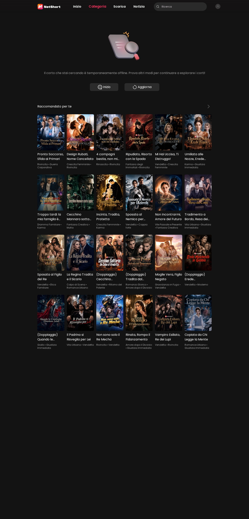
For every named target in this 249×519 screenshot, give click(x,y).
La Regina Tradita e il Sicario (80, 276)
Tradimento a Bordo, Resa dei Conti (196, 217)
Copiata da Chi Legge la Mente (196, 337)
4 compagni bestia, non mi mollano (106, 156)
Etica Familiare (46, 286)
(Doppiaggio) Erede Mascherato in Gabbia (196, 277)
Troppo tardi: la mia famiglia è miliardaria (49, 217)
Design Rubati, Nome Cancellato (80, 156)
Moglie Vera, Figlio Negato (168, 276)
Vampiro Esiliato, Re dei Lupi (167, 337)
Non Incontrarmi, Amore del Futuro (168, 216)
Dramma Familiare (48, 224)
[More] (208, 106)
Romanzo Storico (136, 284)
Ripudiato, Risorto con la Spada (139, 156)
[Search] (157, 6)
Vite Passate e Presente (168, 224)
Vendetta (160, 164)
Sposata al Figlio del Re (49, 276)
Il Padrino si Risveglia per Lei (79, 337)
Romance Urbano (77, 287)
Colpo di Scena (76, 284)
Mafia (70, 227)
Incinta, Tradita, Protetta (108, 216)
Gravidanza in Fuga (167, 284)
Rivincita (42, 164)
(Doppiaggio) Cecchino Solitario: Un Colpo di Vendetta (106, 277)
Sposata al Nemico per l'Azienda (135, 217)
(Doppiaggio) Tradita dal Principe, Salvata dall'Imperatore (138, 277)
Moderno (202, 284)
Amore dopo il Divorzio (139, 287)
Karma (189, 164)
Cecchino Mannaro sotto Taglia (78, 217)
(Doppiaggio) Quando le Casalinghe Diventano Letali (49, 337)
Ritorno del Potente (109, 286)
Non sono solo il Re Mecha (108, 337)
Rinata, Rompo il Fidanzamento (138, 337)
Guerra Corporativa (47, 166)
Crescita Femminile (78, 164)
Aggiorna (145, 87)
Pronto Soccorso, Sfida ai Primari (50, 156)
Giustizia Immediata (195, 166)
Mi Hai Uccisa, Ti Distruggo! (167, 156)
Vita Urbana (192, 224)
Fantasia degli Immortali (134, 166)
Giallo (40, 344)
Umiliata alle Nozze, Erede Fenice (194, 156)
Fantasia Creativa (77, 224)
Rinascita (102, 164)
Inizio (106, 87)
